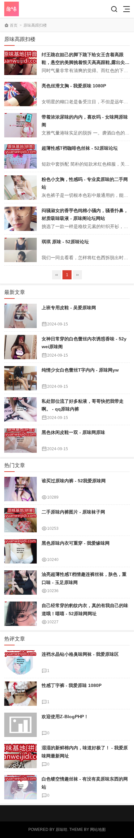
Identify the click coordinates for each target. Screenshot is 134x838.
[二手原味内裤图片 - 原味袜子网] (20, 520)
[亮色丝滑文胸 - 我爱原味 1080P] (20, 94)
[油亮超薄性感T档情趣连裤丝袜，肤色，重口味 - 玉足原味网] (20, 582)
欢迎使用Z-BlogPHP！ (65, 716)
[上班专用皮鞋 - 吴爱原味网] (20, 316)
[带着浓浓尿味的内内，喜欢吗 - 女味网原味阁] (20, 125)
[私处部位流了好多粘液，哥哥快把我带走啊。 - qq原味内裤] (20, 409)
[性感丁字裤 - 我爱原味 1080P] (20, 693)
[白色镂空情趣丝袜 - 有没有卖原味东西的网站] (20, 787)
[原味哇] (27, 9)
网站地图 (98, 829)
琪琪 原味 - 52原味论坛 (65, 241)
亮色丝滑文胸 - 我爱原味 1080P (74, 85)
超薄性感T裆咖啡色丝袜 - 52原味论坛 (80, 148)
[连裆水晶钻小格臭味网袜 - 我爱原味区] (20, 662)
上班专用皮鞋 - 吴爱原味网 (69, 307)
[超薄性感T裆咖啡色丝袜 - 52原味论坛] (20, 156)
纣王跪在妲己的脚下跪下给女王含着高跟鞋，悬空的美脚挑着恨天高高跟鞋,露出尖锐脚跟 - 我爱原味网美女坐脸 (85, 62)
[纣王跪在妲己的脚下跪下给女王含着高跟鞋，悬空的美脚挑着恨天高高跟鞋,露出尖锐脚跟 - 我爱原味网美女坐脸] (20, 63)
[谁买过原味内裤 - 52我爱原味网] (20, 489)
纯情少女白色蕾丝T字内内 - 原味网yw (80, 370)
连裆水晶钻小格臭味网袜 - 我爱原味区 (80, 654)
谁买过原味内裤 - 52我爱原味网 (74, 480)
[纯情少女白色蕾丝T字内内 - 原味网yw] (20, 378)
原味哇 (61, 829)
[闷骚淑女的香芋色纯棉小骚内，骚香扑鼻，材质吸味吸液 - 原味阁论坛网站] (20, 219)
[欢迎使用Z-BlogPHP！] (20, 725)
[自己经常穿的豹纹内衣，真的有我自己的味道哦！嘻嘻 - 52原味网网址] (20, 614)
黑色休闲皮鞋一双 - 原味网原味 (73, 432)
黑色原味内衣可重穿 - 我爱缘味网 (76, 543)
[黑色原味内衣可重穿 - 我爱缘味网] (20, 551)
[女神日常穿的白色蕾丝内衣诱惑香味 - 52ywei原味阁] (20, 347)
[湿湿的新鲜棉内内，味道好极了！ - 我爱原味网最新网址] (20, 756)
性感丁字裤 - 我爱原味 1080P (71, 685)
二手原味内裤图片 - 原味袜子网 (73, 511)
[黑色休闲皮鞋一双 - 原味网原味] (20, 440)
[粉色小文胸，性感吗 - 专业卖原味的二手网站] (20, 187)
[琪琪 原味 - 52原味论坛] (20, 250)
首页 (14, 25)
